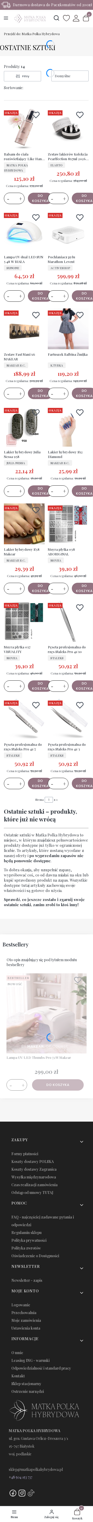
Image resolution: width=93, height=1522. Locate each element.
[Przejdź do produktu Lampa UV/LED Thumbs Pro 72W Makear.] (46, 1013)
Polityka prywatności (29, 1240)
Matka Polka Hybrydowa (32, 34)
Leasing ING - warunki (30, 1360)
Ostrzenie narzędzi (27, 1391)
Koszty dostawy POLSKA (32, 1161)
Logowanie (20, 1304)
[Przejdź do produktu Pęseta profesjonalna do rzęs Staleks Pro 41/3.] (68, 719)
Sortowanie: (13, 87)
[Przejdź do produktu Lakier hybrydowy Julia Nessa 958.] (24, 427)
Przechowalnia (23, 1312)
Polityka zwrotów (26, 1248)
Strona (39, 800)
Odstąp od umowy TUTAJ (32, 1192)
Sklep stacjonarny (26, 1383)
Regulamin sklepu (26, 1232)
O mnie (17, 1352)
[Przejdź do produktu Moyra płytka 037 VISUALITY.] (24, 622)
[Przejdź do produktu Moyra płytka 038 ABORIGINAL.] (68, 524)
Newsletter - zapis (26, 1280)
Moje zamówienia (26, 1320)
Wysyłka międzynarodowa (33, 1177)
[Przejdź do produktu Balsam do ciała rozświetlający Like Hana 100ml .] (24, 129)
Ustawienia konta (25, 1328)
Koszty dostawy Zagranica (34, 1169)
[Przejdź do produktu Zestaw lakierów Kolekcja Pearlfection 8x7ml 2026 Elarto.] (68, 129)
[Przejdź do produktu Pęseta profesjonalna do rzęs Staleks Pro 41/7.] (24, 719)
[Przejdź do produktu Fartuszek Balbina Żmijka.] (68, 329)
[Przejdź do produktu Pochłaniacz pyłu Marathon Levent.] (68, 232)
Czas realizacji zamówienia (34, 1184)
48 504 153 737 (21, 1477)
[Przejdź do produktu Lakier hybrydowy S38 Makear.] (24, 524)
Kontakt (18, 1375)
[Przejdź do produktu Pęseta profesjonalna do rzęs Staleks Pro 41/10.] (68, 622)
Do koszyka (40, 198)
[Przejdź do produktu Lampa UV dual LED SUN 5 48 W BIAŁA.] (24, 232)
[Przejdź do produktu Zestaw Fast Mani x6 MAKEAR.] (24, 329)
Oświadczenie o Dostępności (35, 1255)
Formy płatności (24, 1153)
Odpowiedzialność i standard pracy (41, 1368)
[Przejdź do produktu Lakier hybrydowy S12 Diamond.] (68, 427)
